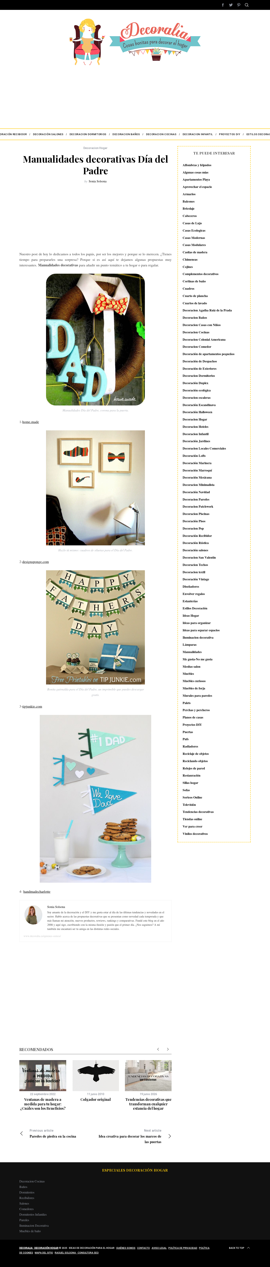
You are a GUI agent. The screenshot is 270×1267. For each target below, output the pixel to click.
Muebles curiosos (194, 681)
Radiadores (190, 746)
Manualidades (192, 652)
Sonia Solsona (98, 181)
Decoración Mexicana (197, 477)
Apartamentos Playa (196, 179)
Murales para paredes (197, 695)
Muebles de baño (30, 1231)
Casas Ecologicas (194, 230)
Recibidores (26, 1198)
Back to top (236, 1248)
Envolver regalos (194, 593)
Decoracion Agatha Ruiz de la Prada (207, 310)
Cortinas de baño (194, 281)
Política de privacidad (182, 1248)
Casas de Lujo (192, 223)
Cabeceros (190, 215)
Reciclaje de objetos (196, 753)
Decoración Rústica (196, 543)
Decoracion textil (194, 572)
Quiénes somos (125, 1248)
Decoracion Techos (195, 564)
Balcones (188, 201)
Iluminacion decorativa (198, 637)
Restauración (191, 775)
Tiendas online (192, 819)
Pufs (186, 739)
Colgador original (95, 1099)
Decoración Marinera (197, 463)
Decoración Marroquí (197, 470)
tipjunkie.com (32, 706)
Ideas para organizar (197, 622)
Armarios (189, 194)
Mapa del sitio (44, 1252)
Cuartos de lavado (195, 303)
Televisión (189, 804)
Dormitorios (26, 1192)
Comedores (26, 1209)
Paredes (24, 1220)
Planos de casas (193, 717)
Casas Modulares (194, 245)
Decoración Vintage (196, 579)
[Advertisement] (135, 95)
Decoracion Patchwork (198, 506)
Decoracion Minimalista (198, 484)
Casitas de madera (195, 252)
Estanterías (190, 601)
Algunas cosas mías (195, 172)
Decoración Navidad (196, 492)
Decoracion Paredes (196, 499)
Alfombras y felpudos (197, 165)
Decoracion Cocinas (196, 332)
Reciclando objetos (195, 761)
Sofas (186, 790)
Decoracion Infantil (196, 434)
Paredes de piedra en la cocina (53, 1134)
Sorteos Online (192, 797)
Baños (23, 1187)
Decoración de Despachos (200, 361)
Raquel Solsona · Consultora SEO (77, 1252)
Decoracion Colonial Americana (204, 339)
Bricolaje (188, 208)
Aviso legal (159, 1248)
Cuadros (188, 288)
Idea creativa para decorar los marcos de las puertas (130, 1136)
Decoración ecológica (197, 390)
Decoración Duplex (195, 383)
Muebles (188, 673)
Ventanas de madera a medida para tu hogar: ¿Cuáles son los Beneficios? (43, 1104)
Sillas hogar (190, 782)
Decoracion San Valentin (199, 557)
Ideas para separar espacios (201, 630)
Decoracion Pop (193, 528)
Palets (187, 702)
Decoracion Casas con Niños (202, 324)
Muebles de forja (194, 688)
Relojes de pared (194, 768)
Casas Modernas (194, 237)
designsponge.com (35, 561)
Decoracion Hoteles (195, 426)
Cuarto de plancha (195, 295)
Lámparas (189, 644)
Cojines (188, 266)
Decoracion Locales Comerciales (204, 448)
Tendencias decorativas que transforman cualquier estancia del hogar (148, 1104)
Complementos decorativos (200, 274)
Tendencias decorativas (198, 812)
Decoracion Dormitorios (199, 375)
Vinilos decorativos (195, 833)
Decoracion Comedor (197, 346)
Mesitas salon (191, 666)
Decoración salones (195, 550)
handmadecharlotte (36, 891)
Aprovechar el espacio (197, 186)
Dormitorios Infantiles (33, 1214)
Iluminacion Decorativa (34, 1225)
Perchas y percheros (196, 710)
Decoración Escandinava (199, 405)
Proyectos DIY (192, 724)
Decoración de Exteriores (199, 368)
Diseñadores (191, 586)
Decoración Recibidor (197, 535)
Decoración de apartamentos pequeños (208, 354)
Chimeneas (190, 259)
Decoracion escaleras (197, 397)
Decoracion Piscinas (196, 513)
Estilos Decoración (195, 608)
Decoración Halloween (197, 412)
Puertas (188, 732)
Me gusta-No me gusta (197, 659)
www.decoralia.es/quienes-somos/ (42, 936)
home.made (30, 421)
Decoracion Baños (195, 317)
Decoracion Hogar (95, 148)
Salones (24, 1203)
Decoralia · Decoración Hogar (39, 1248)
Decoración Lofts (194, 455)
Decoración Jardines (196, 441)
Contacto (143, 1248)
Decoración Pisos (194, 521)
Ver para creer (192, 826)
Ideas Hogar (191, 615)
